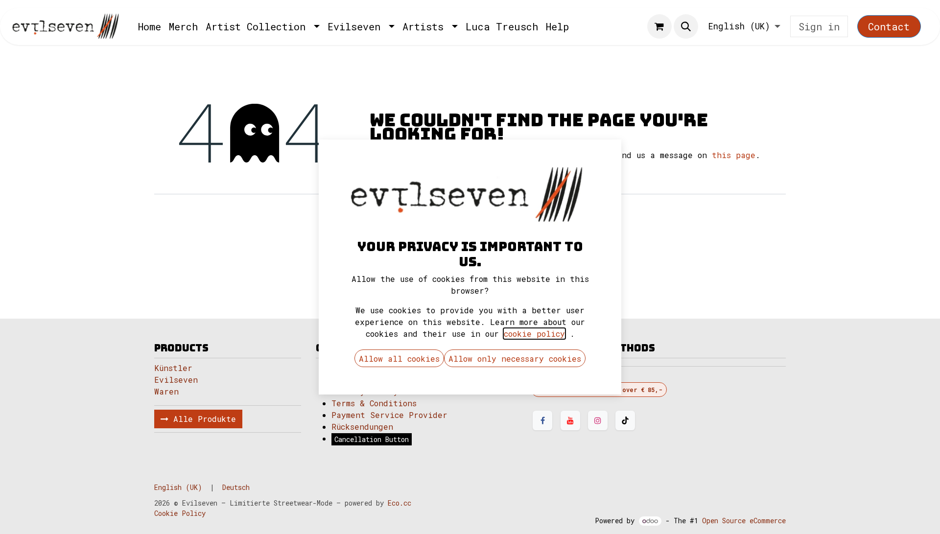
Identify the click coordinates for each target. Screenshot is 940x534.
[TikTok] (625, 420)
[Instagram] (598, 420)
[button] (686, 26)
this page (733, 155)
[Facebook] (542, 420)
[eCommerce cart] (659, 26)
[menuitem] (149, 26)
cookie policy (534, 333)
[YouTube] (570, 420)
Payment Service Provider (389, 415)
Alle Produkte (202, 419)
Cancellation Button (371, 439)
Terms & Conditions (374, 403)
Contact (889, 26)
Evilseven (176, 379)
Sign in (819, 26)
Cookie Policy (180, 513)
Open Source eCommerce (744, 520)
